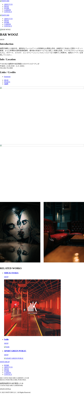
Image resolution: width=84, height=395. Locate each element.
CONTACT (8, 12)
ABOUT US (8, 4)
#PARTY (7, 82)
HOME (6, 365)
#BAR (6, 80)
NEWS (6, 6)
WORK (6, 8)
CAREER (7, 10)
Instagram (7, 76)
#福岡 (6, 84)
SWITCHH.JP (5, 362)
